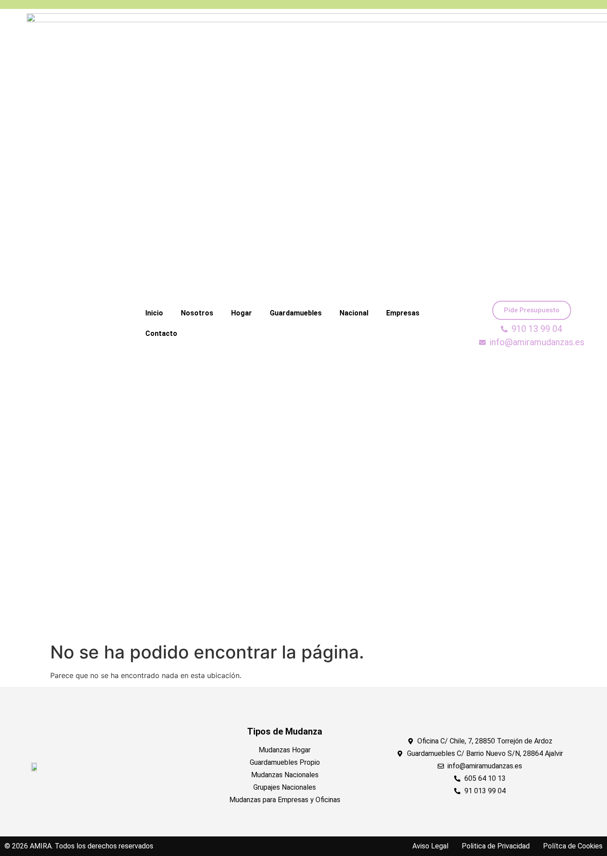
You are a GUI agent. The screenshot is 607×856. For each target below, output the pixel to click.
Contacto (161, 333)
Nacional (353, 313)
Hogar (241, 313)
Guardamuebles (296, 313)
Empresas (402, 313)
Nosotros (197, 313)
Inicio (154, 313)
